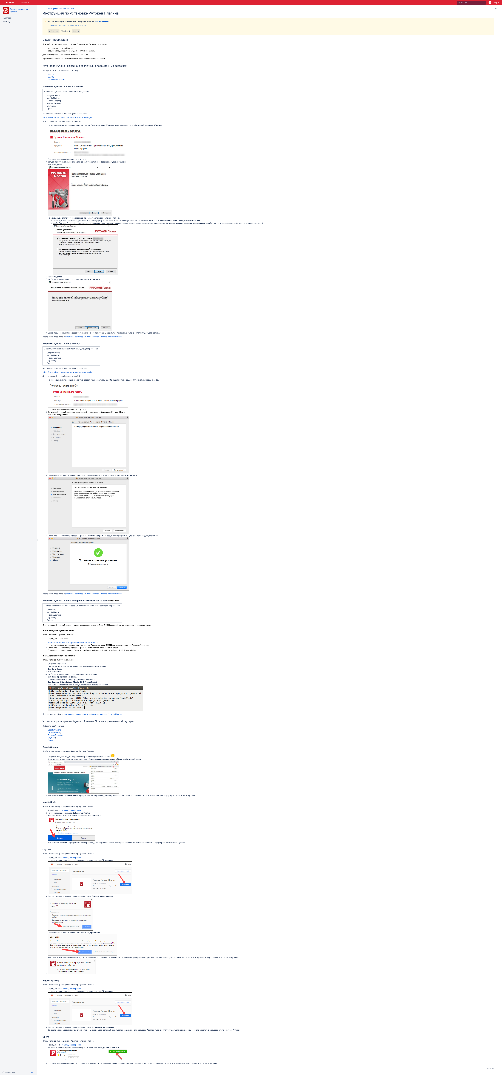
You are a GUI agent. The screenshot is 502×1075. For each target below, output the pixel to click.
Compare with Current (57, 25)
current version (102, 21)
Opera (50, 740)
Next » (76, 31)
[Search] (459, 3)
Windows (51, 74)
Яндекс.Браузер (55, 735)
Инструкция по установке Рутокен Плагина (80, 13)
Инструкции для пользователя (61, 8)
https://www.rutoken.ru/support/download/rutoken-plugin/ (67, 117)
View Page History (78, 25)
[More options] (495, 9)
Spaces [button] (24, 2)
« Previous (53, 31)
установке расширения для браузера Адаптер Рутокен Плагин (93, 337)
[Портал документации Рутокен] (6, 10)
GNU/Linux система (56, 79)
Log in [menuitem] (496, 2)
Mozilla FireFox (54, 732)
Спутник (51, 738)
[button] (490, 2)
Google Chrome (54, 730)
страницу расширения (71, 810)
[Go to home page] (10, 2)
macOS (51, 77)
